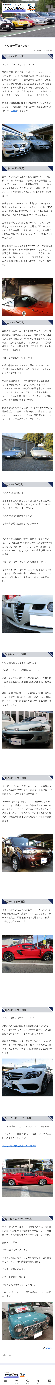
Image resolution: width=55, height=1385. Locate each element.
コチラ (14, 110)
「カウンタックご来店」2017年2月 (19, 1145)
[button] (49, 738)
